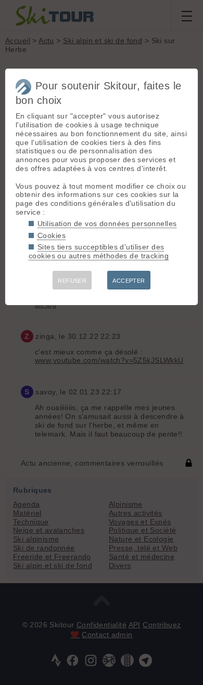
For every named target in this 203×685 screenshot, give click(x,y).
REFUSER (72, 281)
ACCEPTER (128, 281)
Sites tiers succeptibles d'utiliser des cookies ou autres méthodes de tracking (99, 251)
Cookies (51, 235)
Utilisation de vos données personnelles (106, 223)
